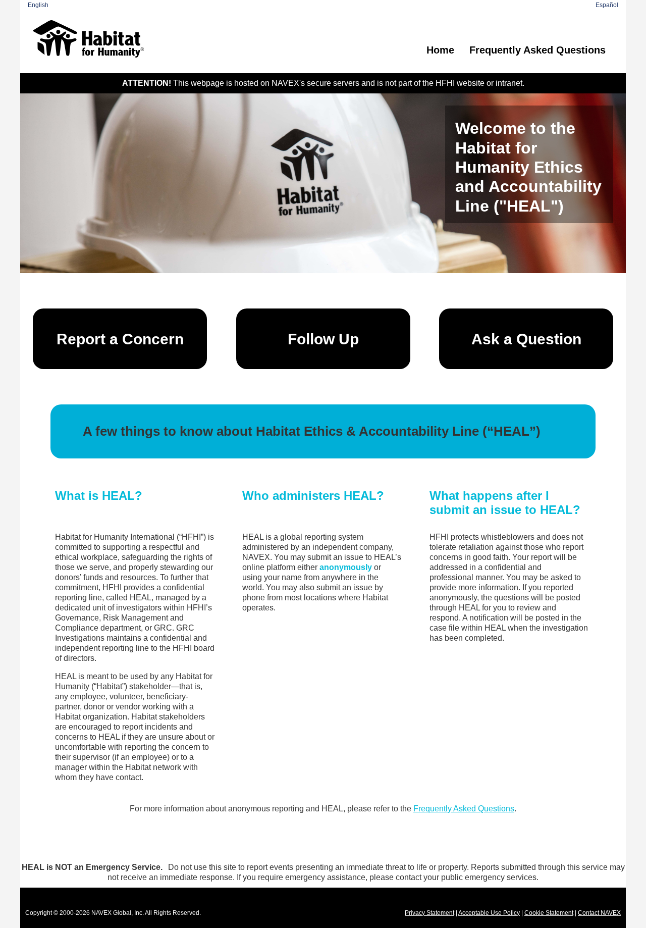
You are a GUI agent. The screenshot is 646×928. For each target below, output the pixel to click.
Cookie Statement (548, 912)
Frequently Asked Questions (537, 50)
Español (607, 5)
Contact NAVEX (599, 912)
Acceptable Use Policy (489, 912)
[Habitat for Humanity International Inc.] (88, 39)
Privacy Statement (429, 912)
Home (440, 50)
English (38, 5)
